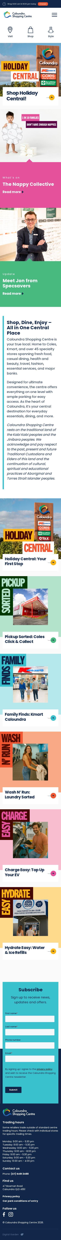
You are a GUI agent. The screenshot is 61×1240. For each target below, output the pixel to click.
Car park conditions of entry (20, 1201)
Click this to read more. (17, 500)
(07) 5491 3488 (20, 1173)
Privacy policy (11, 1196)
